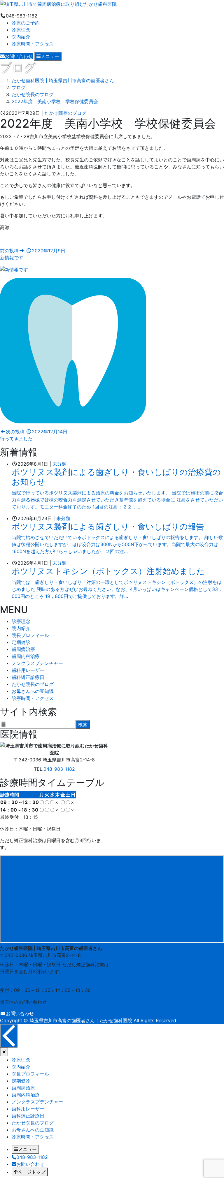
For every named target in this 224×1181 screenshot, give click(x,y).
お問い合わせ (20, 1013)
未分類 (59, 464)
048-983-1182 (59, 769)
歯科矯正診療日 (28, 677)
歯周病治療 (23, 649)
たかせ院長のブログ (65, 113)
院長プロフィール (30, 635)
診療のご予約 (26, 23)
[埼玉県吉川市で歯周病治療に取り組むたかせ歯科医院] (58, 3)
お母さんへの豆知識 (33, 691)
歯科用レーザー (28, 670)
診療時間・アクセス (33, 44)
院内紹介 (21, 37)
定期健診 (21, 642)
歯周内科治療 (26, 656)
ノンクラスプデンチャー (37, 663)
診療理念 (21, 30)
